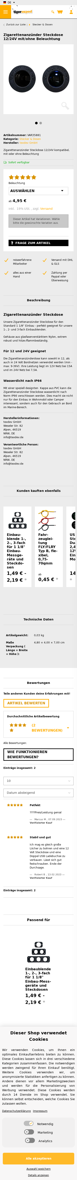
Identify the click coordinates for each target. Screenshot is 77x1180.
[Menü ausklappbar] (5, 12)
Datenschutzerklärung (16, 1111)
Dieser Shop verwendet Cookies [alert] (38, 1036)
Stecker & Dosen (30, 139)
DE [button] (9, 2)
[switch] (29, 1123)
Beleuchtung (18, 183)
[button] (53, 12)
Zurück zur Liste (16, 24)
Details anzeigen (38, 1175)
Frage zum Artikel (32, 243)
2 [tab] (40, 123)
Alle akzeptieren (38, 1158)
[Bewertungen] (23, 177)
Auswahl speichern (39, 1168)
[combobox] (38, 191)
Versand (46, 209)
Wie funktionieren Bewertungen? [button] (27, 754)
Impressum (40, 1111)
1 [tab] (36, 123)
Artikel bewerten (26, 703)
